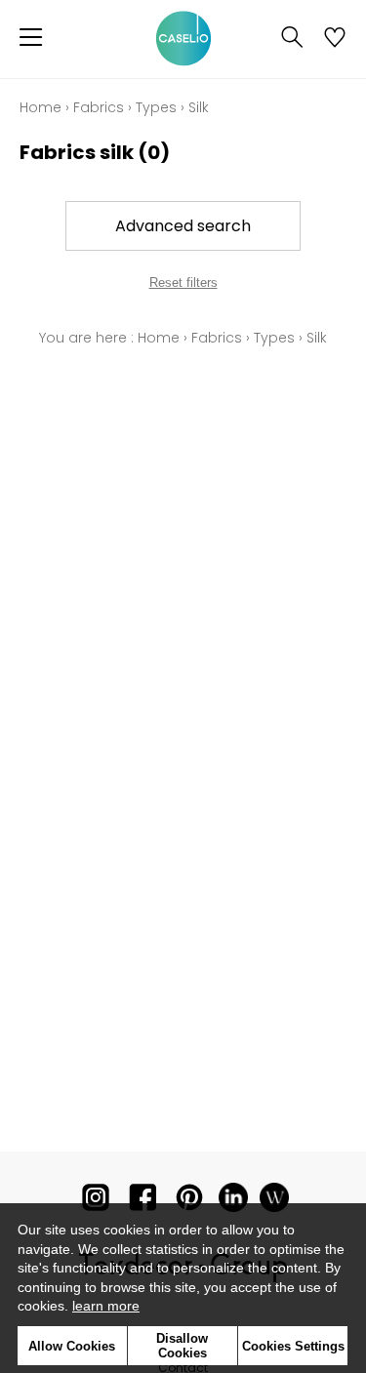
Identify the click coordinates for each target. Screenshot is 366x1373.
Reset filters (183, 282)
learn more (106, 1305)
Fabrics (98, 107)
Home (40, 107)
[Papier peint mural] (274, 1202)
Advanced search (183, 226)
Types (156, 107)
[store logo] (183, 39)
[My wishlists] (334, 39)
